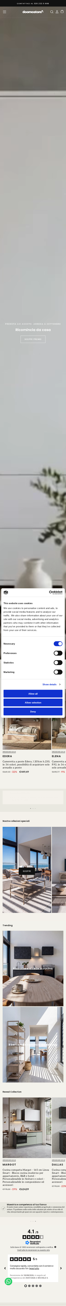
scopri (27, 871)
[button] (4, 12)
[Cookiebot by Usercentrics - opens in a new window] (49, 592)
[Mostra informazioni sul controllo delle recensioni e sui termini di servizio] (55, 1247)
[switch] (58, 653)
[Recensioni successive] (61, 1268)
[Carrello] (62, 12)
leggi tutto (34, 1268)
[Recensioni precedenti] (5, 1268)
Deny (33, 711)
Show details (49, 684)
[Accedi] (57, 11)
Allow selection (33, 702)
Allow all (33, 693)
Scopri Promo (33, 339)
